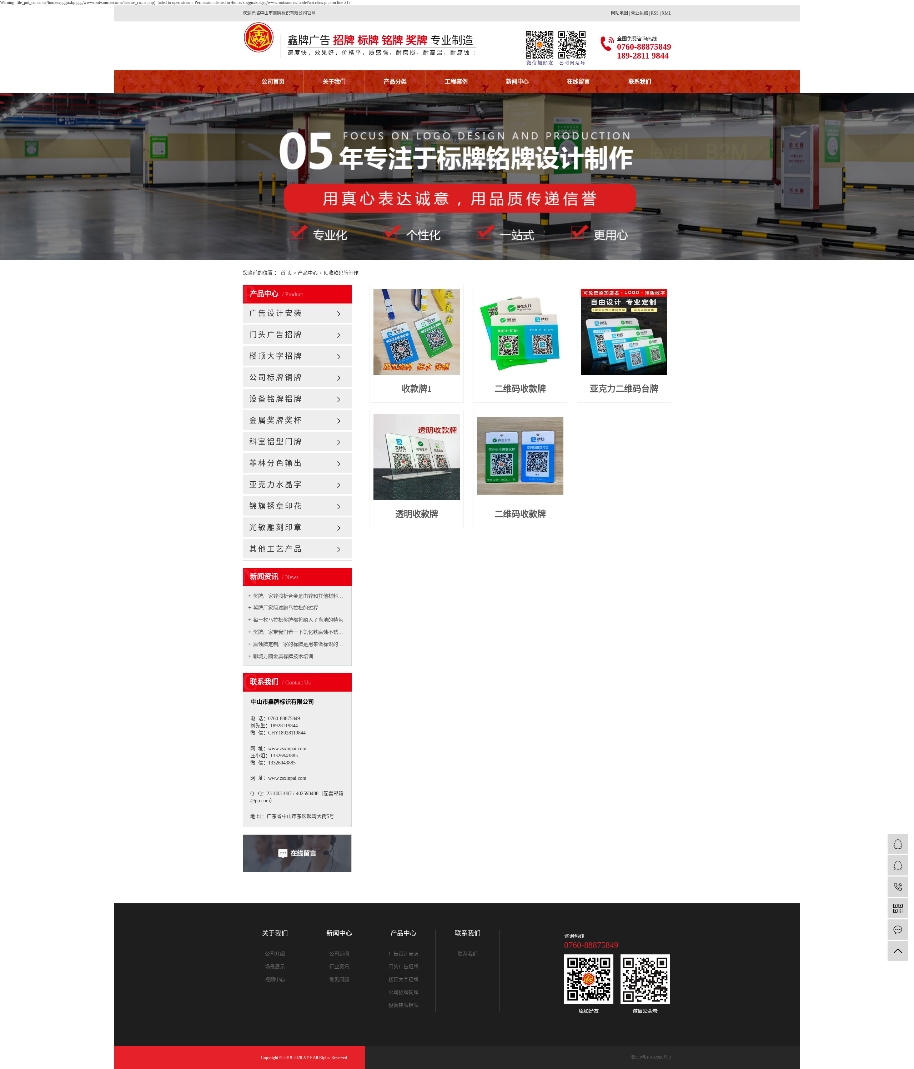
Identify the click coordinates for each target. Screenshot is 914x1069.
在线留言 (578, 82)
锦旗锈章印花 (276, 506)
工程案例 (456, 82)
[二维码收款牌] (520, 332)
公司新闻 (339, 954)
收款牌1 (417, 388)
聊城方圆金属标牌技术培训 (283, 656)
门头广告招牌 (276, 334)
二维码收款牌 (520, 388)
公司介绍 (275, 954)
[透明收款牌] (416, 457)
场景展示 (275, 966)
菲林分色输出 (276, 463)
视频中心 (275, 979)
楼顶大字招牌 (276, 356)
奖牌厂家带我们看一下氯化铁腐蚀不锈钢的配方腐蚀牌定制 (299, 632)
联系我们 (639, 82)
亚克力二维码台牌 (624, 388)
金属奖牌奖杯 (276, 420)
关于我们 (334, 82)
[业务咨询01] (898, 844)
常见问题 (339, 979)
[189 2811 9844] (898, 887)
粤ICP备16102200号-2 (651, 1057)
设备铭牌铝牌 (276, 399)
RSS (655, 13)
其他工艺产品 (276, 548)
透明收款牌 (416, 514)
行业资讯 (339, 966)
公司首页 (273, 82)
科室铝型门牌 (276, 441)
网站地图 (619, 13)
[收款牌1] (416, 332)
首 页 (286, 273)
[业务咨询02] (898, 865)
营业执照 (639, 13)
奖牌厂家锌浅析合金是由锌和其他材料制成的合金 (299, 596)
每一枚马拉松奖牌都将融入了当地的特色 (298, 620)
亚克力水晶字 (276, 484)
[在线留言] (898, 929)
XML (666, 13)
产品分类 (395, 82)
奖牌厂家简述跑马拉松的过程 (285, 608)
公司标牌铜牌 (276, 377)
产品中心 (308, 273)
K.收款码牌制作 (340, 273)
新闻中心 (517, 82)
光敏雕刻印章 (276, 527)
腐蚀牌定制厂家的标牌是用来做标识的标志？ (299, 644)
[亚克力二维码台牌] (624, 332)
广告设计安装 (276, 313)
